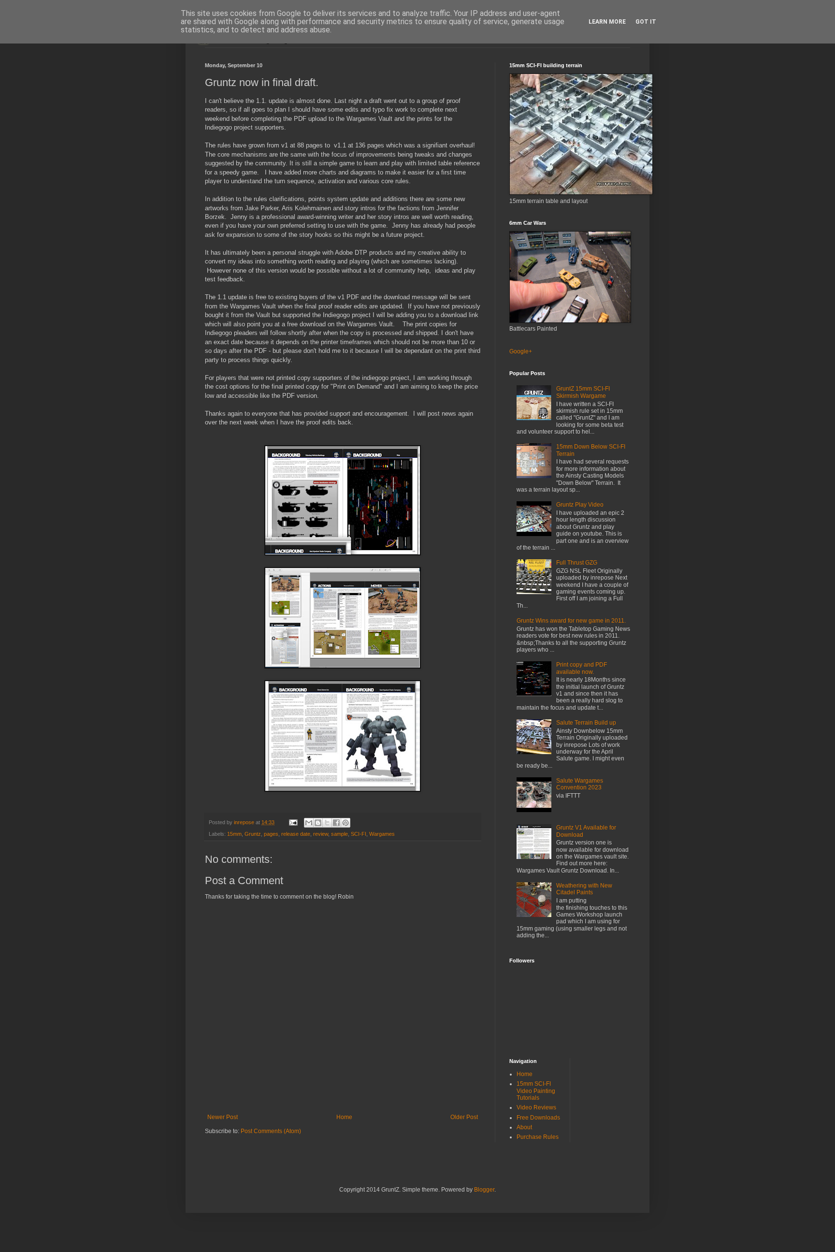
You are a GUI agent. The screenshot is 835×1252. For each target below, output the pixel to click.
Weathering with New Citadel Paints (584, 889)
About (524, 1127)
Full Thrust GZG (576, 562)
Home (344, 1117)
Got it (645, 21)
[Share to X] (327, 823)
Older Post (464, 1117)
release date (295, 834)
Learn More (607, 21)
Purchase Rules (538, 1137)
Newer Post (222, 1117)
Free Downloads (538, 1117)
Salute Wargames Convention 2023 (579, 784)
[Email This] (309, 823)
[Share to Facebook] (336, 823)
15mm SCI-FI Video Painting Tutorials (536, 1090)
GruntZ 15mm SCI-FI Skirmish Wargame (583, 392)
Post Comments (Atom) (271, 1131)
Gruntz (253, 834)
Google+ (520, 351)
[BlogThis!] (318, 823)
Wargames (382, 834)
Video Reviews (536, 1107)
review (320, 834)
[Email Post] (293, 822)
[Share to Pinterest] (345, 823)
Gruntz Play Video (580, 504)
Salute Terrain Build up (586, 722)
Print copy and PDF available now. (581, 668)
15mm (234, 834)
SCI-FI (358, 834)
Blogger (484, 1189)
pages (271, 834)
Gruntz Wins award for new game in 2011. (571, 620)
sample (339, 834)
